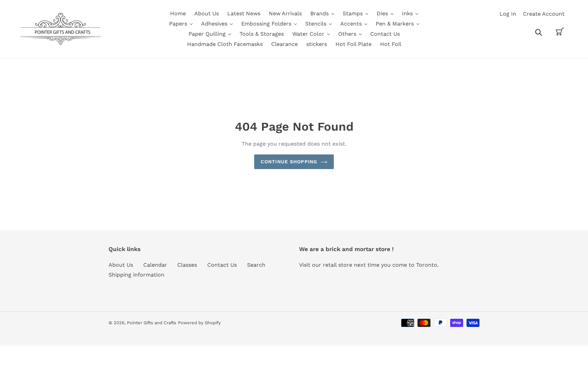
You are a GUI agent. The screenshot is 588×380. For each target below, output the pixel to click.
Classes (187, 265)
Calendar (155, 265)
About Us (121, 265)
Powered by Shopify (199, 322)
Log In (508, 14)
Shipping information (136, 274)
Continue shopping (289, 161)
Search (256, 265)
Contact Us (222, 265)
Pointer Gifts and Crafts (151, 322)
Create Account (544, 14)
